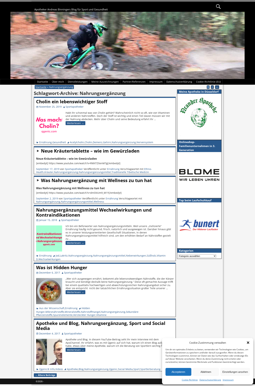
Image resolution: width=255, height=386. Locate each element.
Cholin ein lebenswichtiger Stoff (71, 101)
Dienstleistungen (78, 81)
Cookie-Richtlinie (190, 379)
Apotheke (72, 369)
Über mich (58, 81)
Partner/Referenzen (134, 81)
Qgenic (113, 369)
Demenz (97, 142)
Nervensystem (145, 142)
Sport (136, 369)
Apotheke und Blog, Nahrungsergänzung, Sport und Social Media (100, 325)
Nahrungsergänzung (124, 142)
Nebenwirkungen (136, 255)
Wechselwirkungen (50, 259)
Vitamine (101, 315)
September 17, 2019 (47, 169)
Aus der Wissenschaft (51, 308)
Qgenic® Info (47, 369)
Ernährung (45, 142)
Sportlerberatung (150, 369)
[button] (248, 342)
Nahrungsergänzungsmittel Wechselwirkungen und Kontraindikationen (94, 212)
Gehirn (107, 142)
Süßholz (151, 255)
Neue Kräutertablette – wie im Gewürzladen (90, 151)
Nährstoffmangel (90, 311)
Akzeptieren (178, 371)
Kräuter (48, 172)
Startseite (42, 81)
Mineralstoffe (72, 311)
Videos (59, 369)
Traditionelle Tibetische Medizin (130, 172)
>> (217, 87)
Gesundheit (59, 142)
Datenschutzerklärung (210, 379)
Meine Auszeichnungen (105, 81)
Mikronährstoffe (54, 311)
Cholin (88, 142)
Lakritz (64, 255)
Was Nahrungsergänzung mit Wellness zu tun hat (96, 180)
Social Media (125, 369)
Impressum (228, 379)
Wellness (99, 201)
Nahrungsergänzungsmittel (95, 172)
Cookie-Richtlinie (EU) (208, 81)
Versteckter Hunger (84, 315)
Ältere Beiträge (45, 375)
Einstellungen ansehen (235, 371)
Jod (57, 255)
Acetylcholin (77, 142)
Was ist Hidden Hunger (61, 267)
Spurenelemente (63, 315)
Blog (81, 369)
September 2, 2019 (47, 198)
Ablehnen (206, 371)
